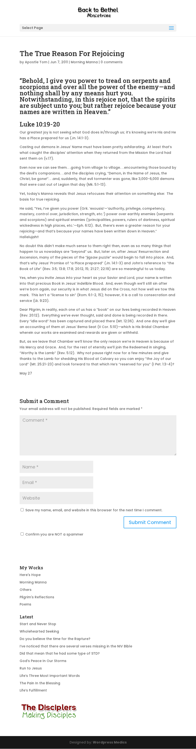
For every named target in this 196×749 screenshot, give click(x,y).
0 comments (112, 62)
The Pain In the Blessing (40, 683)
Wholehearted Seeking (39, 631)
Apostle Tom (36, 62)
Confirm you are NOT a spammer (53, 534)
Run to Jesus (31, 668)
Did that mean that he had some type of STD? (60, 653)
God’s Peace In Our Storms (43, 660)
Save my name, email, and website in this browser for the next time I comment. (93, 510)
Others (26, 589)
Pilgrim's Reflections (37, 597)
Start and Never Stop (38, 624)
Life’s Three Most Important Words (50, 675)
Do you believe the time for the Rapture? (55, 638)
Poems (25, 604)
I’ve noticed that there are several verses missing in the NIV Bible (76, 646)
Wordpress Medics (110, 742)
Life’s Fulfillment (33, 690)
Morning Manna (84, 62)
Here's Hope (30, 574)
